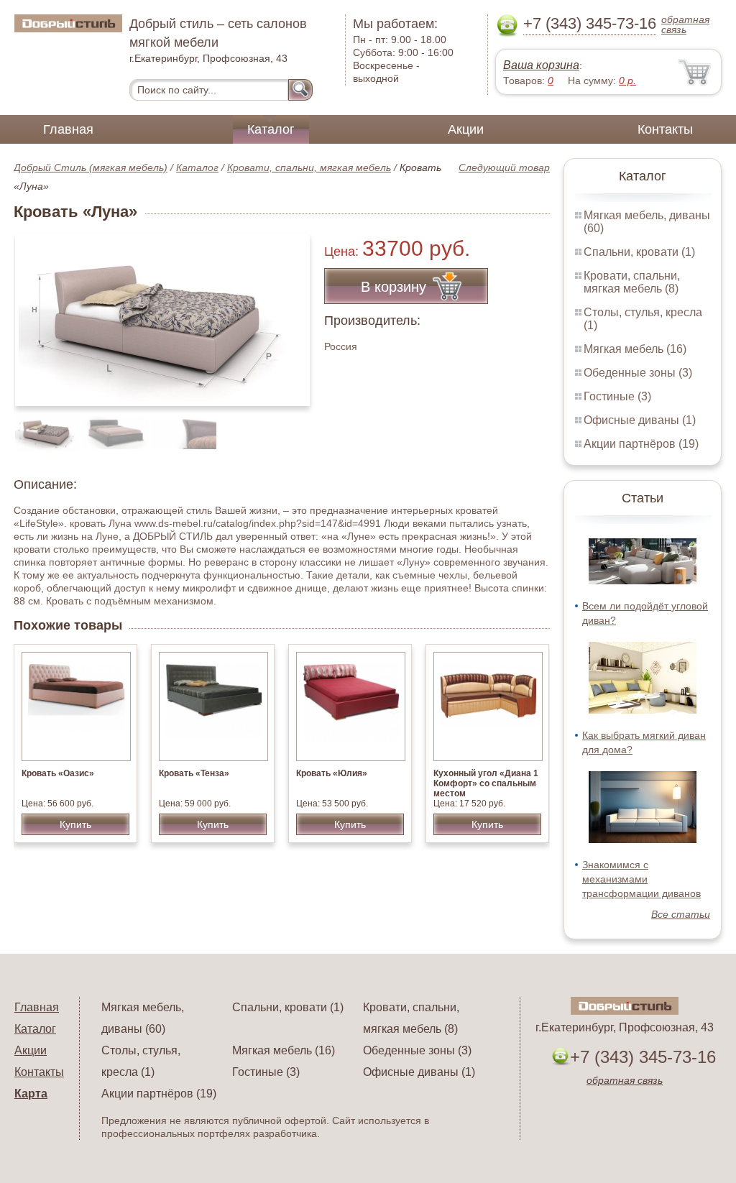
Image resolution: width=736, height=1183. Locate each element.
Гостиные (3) (617, 396)
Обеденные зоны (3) (638, 373)
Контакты (665, 129)
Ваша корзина (541, 65)
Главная (68, 129)
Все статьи (680, 914)
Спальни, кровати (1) (639, 252)
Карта (30, 1093)
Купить (75, 824)
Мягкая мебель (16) (635, 349)
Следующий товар (504, 167)
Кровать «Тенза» (194, 773)
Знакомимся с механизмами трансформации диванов (641, 879)
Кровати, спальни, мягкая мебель (309, 167)
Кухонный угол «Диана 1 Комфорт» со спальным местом (485, 783)
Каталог (271, 129)
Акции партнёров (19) (641, 444)
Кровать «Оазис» (58, 773)
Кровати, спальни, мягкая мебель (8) (632, 282)
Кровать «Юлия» (331, 773)
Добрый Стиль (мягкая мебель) (90, 167)
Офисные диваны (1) (640, 420)
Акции (466, 129)
